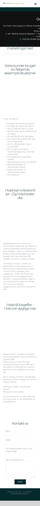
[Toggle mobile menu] (35, 4)
